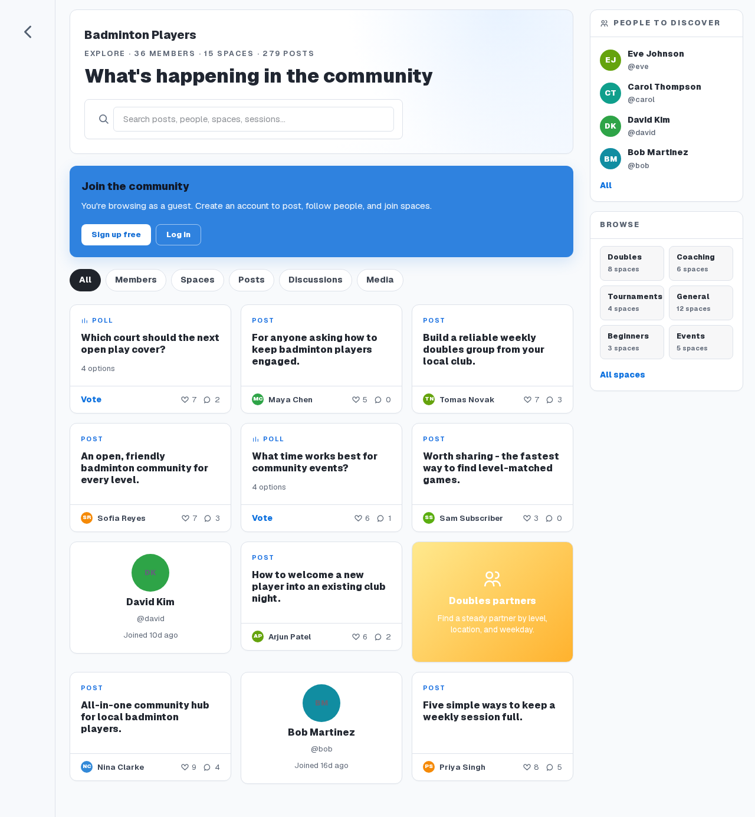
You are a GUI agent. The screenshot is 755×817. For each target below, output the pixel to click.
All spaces (622, 374)
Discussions (315, 279)
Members (136, 279)
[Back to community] (27, 31)
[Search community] (103, 119)
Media (380, 279)
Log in (178, 234)
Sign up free (116, 234)
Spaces (197, 279)
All (85, 279)
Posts (251, 279)
